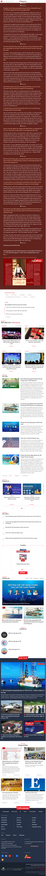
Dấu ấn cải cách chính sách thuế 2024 (14, 314)
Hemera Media (20, 868)
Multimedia (6, 578)
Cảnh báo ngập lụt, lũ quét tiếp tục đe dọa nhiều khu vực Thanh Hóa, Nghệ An (34, 715)
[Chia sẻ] (44, 1)
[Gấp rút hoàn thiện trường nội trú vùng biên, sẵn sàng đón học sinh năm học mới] (11, 727)
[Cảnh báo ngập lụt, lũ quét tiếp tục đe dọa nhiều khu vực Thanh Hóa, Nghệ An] (34, 706)
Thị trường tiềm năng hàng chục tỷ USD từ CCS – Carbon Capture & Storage (23, 691)
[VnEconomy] (23, 3)
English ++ (41, 811)
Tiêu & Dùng (14, 811)
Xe (20, 811)
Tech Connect (32, 811)
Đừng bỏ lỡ (5, 481)
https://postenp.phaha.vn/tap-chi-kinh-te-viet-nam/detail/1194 (20, 257)
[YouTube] (10, 856)
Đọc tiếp (4, 376)
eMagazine (41, 578)
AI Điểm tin (23, 629)
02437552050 (28, 843)
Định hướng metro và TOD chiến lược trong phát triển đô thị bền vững (10, 763)
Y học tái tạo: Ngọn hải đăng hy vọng (29, 438)
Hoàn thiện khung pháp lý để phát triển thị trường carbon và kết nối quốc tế (31, 379)
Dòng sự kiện (23, 745)
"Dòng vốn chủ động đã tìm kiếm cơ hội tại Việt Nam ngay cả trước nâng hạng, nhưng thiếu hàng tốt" (11, 367)
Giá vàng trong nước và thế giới (10, 792)
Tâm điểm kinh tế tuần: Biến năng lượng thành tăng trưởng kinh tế (11, 621)
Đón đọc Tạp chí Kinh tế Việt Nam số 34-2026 (34, 735)
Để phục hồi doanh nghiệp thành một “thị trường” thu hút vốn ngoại (30, 456)
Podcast (31, 578)
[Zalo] (17, 856)
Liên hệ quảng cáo (34, 846)
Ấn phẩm (23, 545)
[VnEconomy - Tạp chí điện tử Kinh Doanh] (23, 808)
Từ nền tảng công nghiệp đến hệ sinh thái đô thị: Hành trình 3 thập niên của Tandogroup (31, 404)
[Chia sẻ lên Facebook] (39, 1)
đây (6, 254)
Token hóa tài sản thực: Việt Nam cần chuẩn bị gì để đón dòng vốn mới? (32, 499)
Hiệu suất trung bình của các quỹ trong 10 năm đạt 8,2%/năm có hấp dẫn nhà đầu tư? (34, 367)
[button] (21, 508)
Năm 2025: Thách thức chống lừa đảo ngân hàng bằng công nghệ (20, 307)
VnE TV (27, 578)
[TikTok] (13, 856)
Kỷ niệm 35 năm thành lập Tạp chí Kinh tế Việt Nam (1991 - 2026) (34, 762)
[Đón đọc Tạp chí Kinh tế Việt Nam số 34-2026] (34, 727)
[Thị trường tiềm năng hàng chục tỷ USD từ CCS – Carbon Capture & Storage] (23, 675)
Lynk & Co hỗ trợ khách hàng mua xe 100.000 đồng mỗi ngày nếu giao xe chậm (11, 342)
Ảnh (2, 835)
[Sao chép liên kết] (41, 1)
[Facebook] (2, 856)
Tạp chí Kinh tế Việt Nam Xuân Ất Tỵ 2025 (16, 304)
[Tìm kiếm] (6, 1)
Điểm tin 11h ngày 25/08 (15, 641)
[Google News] (6, 856)
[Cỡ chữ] (36, 1)
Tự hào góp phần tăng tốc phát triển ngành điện (16, 310)
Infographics (36, 578)
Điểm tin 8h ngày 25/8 (14, 649)
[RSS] (2, 859)
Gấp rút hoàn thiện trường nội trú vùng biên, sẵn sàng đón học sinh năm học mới (11, 736)
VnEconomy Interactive (31, 792)
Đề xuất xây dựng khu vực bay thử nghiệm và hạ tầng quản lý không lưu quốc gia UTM (10, 716)
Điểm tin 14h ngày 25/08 (15, 633)
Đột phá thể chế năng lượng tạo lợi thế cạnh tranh (31, 423)
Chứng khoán (4, 351)
